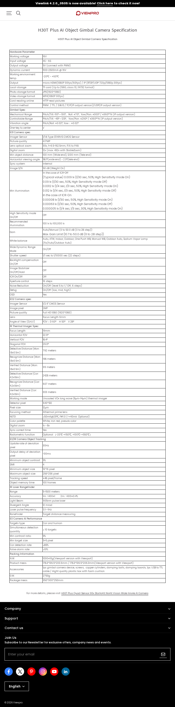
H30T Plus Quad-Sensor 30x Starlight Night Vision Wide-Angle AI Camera (104, 593)
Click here (105, 3)
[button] (9, 13)
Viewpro (18, 702)
